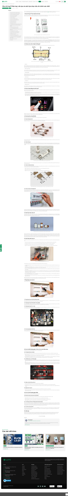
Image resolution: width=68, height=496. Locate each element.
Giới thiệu (17, 1)
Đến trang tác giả (27, 424)
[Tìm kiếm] (56, 1)
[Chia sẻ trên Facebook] (39, 416)
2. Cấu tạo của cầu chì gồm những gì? (15, 13)
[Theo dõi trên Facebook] (38, 486)
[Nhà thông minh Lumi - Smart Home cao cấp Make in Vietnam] (4, 1)
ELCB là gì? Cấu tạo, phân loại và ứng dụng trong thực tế (12, 447)
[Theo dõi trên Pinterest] (43, 486)
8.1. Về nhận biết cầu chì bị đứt (14, 30)
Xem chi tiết (5, 448)
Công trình (34, 1)
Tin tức (40, 1)
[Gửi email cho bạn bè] (41, 416)
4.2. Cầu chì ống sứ (12, 17)
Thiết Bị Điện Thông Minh (25, 1)
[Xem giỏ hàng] (58, 1)
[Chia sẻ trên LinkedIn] (44, 416)
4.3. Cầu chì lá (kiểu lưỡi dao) (14, 18)
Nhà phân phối (30, 1)
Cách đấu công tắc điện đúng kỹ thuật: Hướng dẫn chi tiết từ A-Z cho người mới (55, 448)
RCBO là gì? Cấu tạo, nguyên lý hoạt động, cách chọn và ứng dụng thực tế (34, 448)
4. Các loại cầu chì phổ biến (13, 15)
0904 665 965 (8, 468)
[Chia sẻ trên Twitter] (40, 416)
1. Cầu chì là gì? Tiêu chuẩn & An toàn (15, 12)
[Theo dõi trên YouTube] (45, 486)
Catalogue (43, 1)
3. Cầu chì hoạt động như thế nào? (14, 14)
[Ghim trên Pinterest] (43, 416)
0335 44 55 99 (8, 478)
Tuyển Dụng (46, 1)
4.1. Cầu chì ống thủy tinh (13, 16)
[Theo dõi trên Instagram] (40, 486)
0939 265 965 (8, 472)
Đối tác (37, 1)
